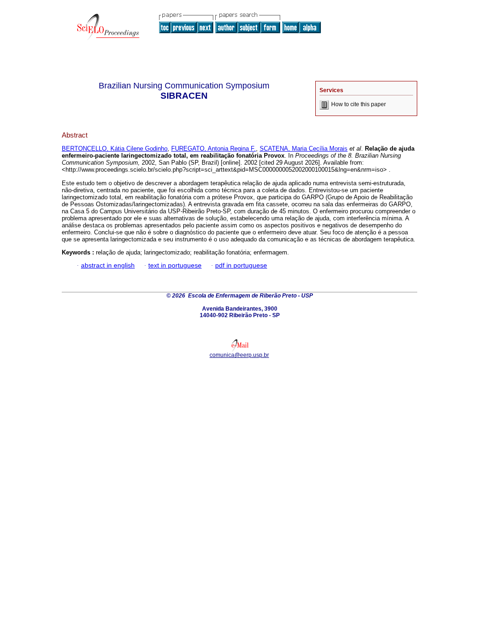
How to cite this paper (358, 104)
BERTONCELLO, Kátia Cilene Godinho (114, 148)
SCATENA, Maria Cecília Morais (304, 148)
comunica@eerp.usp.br (239, 355)
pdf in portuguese (241, 265)
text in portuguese (175, 265)
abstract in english (108, 265)
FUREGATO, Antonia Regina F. (213, 148)
